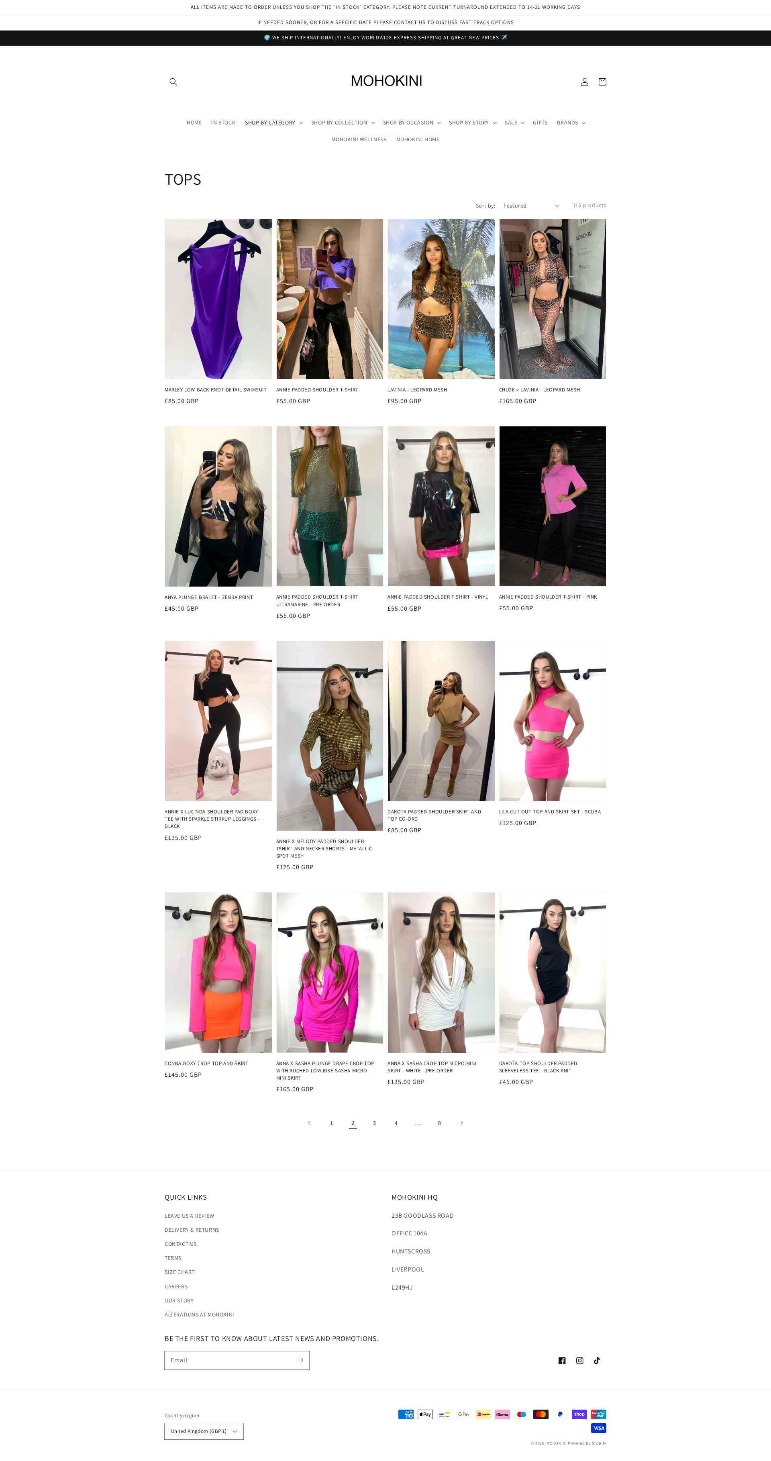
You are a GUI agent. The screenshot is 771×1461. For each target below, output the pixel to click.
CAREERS (176, 1286)
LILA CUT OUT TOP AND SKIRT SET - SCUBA (550, 811)
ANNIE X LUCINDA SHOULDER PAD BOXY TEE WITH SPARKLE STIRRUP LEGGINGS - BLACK (212, 818)
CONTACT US (181, 1243)
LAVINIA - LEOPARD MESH (417, 389)
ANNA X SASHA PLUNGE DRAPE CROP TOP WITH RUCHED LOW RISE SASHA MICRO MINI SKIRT (325, 1070)
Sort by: (485, 205)
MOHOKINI (557, 1443)
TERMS (173, 1257)
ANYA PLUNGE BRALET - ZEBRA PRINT (209, 597)
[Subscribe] (300, 1360)
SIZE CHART (180, 1272)
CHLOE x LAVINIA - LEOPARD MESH (539, 389)
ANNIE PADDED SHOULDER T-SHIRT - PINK (548, 596)
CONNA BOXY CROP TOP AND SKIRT (206, 1063)
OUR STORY (179, 1300)
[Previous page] (309, 1123)
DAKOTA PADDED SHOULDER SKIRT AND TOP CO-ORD (434, 815)
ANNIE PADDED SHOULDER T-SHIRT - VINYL (438, 596)
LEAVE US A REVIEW (189, 1215)
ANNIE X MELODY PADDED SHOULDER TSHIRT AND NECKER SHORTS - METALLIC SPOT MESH (324, 848)
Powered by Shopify (587, 1443)
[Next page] (461, 1123)
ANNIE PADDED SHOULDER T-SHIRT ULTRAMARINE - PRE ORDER (317, 600)
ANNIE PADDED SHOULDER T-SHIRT (317, 389)
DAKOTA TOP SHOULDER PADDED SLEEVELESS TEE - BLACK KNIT (538, 1067)
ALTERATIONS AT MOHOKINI (200, 1314)
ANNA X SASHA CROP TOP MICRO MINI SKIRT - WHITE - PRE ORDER (432, 1067)
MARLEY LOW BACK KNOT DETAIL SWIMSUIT (216, 389)
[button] (173, 82)
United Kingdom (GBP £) (199, 1431)
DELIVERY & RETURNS (192, 1229)
